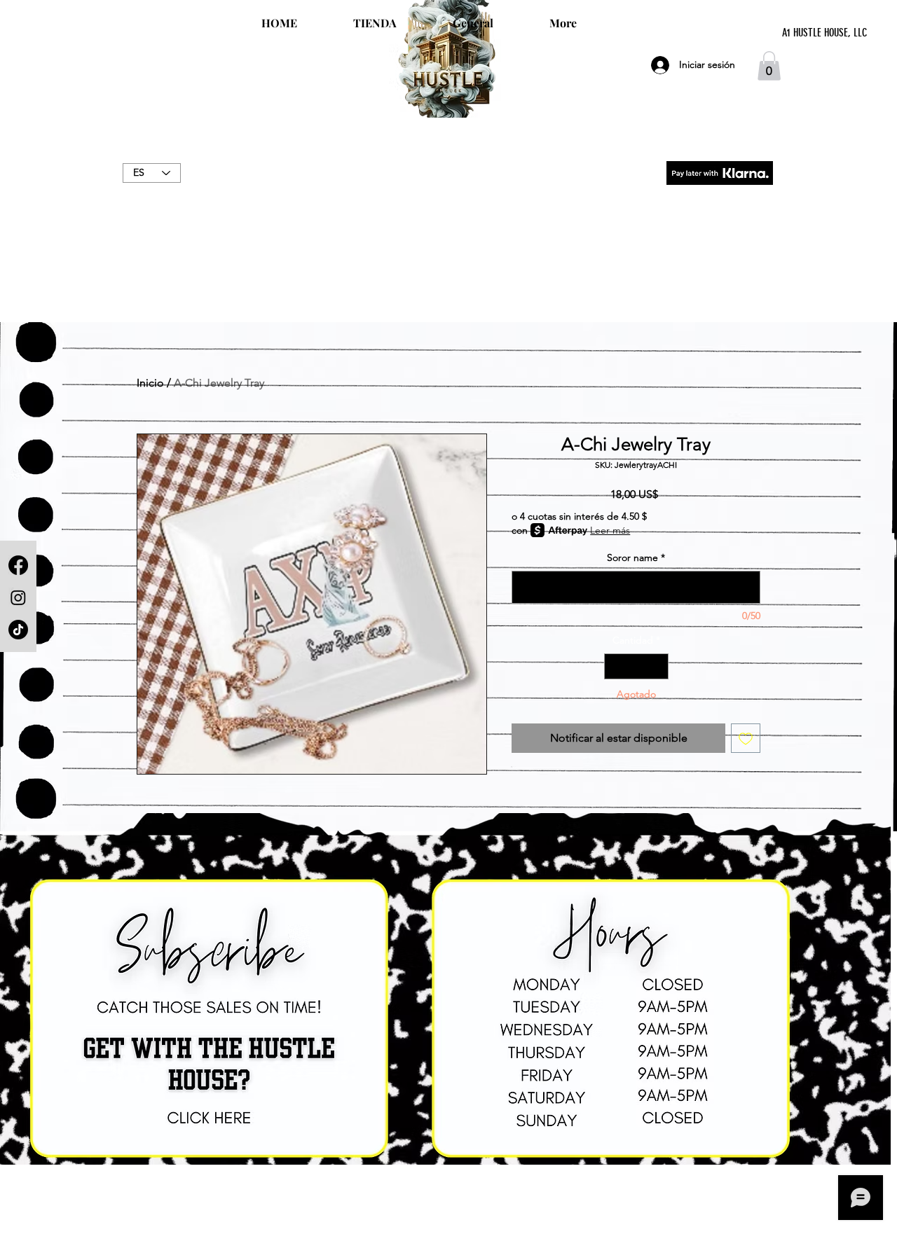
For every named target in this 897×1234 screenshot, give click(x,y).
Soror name (636, 557)
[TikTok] (18, 629)
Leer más (610, 530)
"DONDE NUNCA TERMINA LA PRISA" (448, 188)
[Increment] (657, 666)
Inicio (150, 382)
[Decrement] (615, 666)
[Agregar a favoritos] (745, 738)
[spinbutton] (636, 666)
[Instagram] (18, 597)
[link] (769, 66)
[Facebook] (18, 565)
